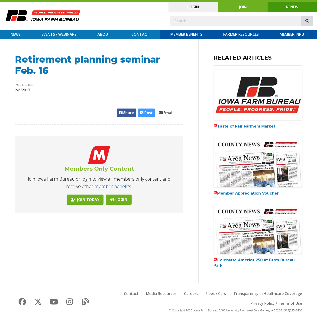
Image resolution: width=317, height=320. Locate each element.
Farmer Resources (241, 34)
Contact (140, 34)
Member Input (293, 34)
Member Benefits (186, 34)
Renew (292, 7)
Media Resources (161, 293)
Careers (191, 293)
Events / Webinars (59, 34)
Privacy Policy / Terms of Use (276, 303)
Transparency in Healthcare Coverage (267, 293)
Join (243, 7)
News (15, 34)
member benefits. (113, 186)
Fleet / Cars (216, 293)
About (103, 34)
